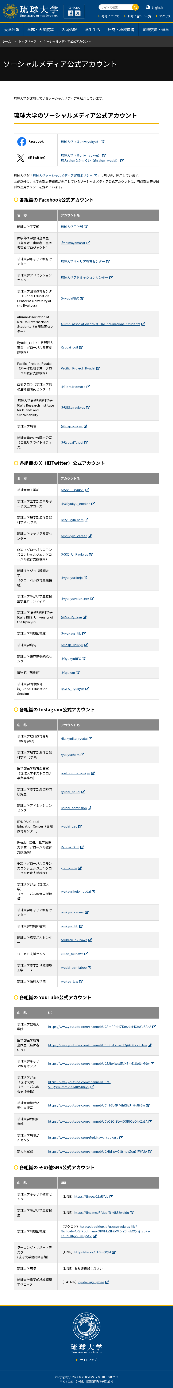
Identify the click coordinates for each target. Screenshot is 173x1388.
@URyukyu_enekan (75, 503)
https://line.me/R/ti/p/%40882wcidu (101, 1212)
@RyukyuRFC (71, 658)
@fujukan (68, 672)
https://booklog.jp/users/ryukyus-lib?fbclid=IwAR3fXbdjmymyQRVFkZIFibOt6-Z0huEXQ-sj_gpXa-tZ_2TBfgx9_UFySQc (105, 1231)
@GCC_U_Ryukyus (74, 554)
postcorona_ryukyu (75, 773)
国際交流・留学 (155, 29)
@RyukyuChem (72, 519)
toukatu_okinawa (74, 940)
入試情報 (69, 29)
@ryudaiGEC (70, 298)
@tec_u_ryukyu (72, 490)
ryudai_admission (74, 807)
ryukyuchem (70, 754)
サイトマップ (88, 1360)
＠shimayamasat (73, 242)
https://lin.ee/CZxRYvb (91, 1196)
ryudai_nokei (70, 791)
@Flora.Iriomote (73, 386)
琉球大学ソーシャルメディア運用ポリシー (63, 175)
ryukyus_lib (69, 926)
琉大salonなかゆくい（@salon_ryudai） (90, 160)
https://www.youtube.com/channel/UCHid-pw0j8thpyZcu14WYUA (97, 1151)
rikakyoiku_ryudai (74, 738)
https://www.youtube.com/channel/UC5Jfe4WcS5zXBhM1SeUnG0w (99, 1063)
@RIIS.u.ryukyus (73, 407)
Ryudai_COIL (70, 847)
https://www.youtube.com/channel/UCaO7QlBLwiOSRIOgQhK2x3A (97, 1121)
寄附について (110, 16)
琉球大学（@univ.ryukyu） (80, 141)
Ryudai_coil (69, 347)
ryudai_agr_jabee (74, 967)
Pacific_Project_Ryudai (78, 368)
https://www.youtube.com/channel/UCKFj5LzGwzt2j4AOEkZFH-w (97, 1045)
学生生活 (92, 29)
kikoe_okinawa (72, 953)
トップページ (27, 41)
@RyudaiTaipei (72, 442)
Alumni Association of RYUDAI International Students (100, 324)
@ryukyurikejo (72, 577)
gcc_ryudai (69, 868)
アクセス (165, 16)
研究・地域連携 (121, 29)
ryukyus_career (72, 912)
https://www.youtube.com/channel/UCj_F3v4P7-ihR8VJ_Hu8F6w (96, 1105)
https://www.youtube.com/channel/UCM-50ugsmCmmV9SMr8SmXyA (79, 1084)
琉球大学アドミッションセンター (84, 277)
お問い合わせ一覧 (139, 16)
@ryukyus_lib (71, 633)
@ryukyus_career (74, 536)
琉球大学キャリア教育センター (83, 261)
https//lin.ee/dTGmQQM (92, 1252)
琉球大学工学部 (72, 226)
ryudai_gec (69, 826)
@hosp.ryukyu (72, 426)
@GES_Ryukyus (72, 688)
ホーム (6, 41)
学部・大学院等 (40, 29)
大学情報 (11, 29)
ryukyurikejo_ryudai (76, 891)
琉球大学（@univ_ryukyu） (81, 155)
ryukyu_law (69, 981)
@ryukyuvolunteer (75, 598)
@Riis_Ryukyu (71, 617)
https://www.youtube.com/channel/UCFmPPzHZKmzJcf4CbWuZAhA (99, 1026)
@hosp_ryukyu (72, 644)
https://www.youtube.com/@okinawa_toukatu (83, 1137)
